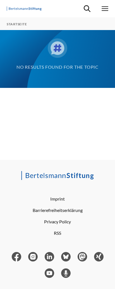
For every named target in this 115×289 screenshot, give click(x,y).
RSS (57, 233)
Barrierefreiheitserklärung (58, 210)
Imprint (57, 198)
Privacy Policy (57, 221)
